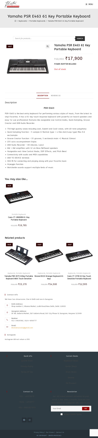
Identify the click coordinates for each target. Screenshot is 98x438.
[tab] (42, 95)
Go (85, 408)
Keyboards (11, 273)
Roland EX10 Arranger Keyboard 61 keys (49, 277)
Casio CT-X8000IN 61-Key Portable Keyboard (18, 218)
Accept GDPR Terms (73, 414)
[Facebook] (24, 420)
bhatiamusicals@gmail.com (22, 328)
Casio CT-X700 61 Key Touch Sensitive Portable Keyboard (79, 277)
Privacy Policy (39, 432)
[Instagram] (29, 420)
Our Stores (50, 432)
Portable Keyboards (19, 214)
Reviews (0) (55, 96)
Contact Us (60, 432)
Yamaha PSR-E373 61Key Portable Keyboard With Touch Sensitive (19, 277)
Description (43, 96)
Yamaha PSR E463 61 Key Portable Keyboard (65, 21)
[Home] (15, 21)
